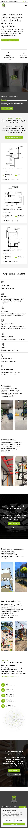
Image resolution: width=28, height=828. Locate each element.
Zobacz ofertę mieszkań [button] (14, 774)
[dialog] (14, 817)
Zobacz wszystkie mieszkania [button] (14, 137)
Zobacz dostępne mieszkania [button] (10, 40)
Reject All (8, 820)
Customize (14, 824)
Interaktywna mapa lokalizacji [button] (10, 676)
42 (26, 1)
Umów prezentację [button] (7, 108)
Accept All (19, 820)
